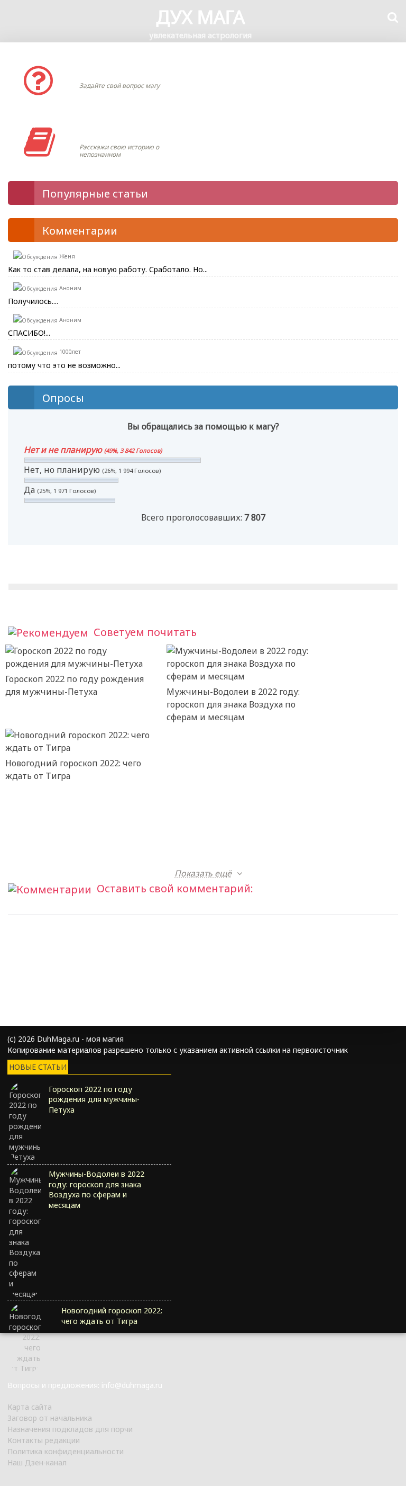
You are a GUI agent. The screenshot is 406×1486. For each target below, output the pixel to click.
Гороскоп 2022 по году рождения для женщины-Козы (236, 854)
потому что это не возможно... (64, 365)
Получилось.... (33, 301)
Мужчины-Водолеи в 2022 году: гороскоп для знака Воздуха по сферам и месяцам (233, 704)
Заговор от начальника (49, 1418)
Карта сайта (29, 1407)
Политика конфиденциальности (65, 1451)
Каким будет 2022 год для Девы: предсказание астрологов (73, 854)
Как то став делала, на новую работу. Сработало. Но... (108, 269)
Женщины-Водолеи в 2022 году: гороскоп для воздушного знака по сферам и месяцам (218, 788)
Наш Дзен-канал (37, 1462)
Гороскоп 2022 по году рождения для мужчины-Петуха (74, 685)
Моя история (110, 131)
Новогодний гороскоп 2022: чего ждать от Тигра (73, 769)
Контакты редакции (43, 1440)
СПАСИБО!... (29, 333)
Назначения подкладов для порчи (70, 1429)
